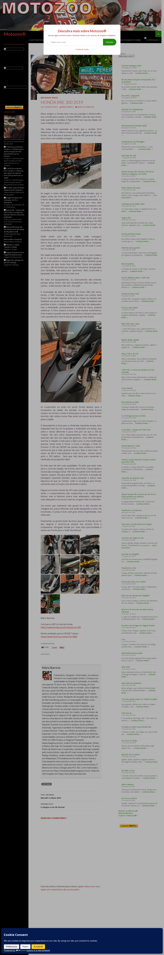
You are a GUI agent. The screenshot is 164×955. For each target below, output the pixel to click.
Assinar (109, 42)
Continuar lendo (82, 49)
